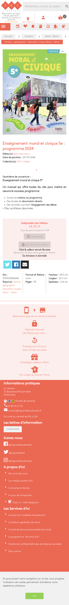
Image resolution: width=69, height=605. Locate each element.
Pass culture (14, 551)
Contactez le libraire (19, 488)
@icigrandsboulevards (20, 445)
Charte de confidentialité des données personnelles (35, 544)
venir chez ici (27, 21)
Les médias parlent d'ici (20, 481)
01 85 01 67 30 (13, 406)
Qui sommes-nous (18, 473)
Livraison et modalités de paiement (26, 515)
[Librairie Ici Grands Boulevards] (11, 11)
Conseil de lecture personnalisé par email (29, 529)
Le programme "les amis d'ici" (24, 537)
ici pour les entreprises (19, 495)
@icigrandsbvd (16, 453)
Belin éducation (22, 154)
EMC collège (23, 161)
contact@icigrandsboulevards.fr (23, 411)
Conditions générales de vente (24, 522)
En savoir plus (11, 18)
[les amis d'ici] (56, 28)
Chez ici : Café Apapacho (25, 502)
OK (34, 596)
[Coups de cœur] (25, 27)
